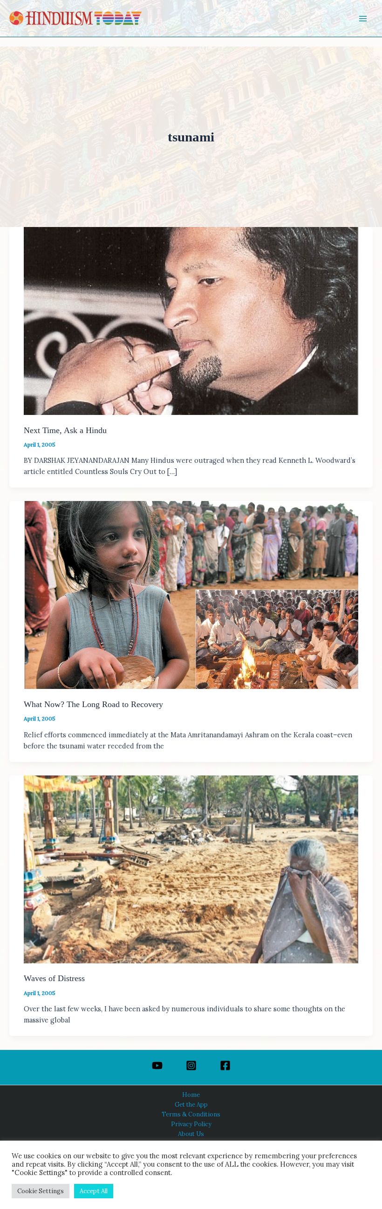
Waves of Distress (54, 978)
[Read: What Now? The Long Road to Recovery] (191, 594)
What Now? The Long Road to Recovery (93, 704)
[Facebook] (225, 1065)
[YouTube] (157, 1065)
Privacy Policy (191, 1124)
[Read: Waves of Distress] (191, 868)
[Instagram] (191, 1065)
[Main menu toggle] (363, 18)
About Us (191, 1133)
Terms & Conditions (191, 1114)
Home (191, 1094)
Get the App (191, 1104)
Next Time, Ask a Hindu (65, 430)
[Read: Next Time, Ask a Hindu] (191, 319)
